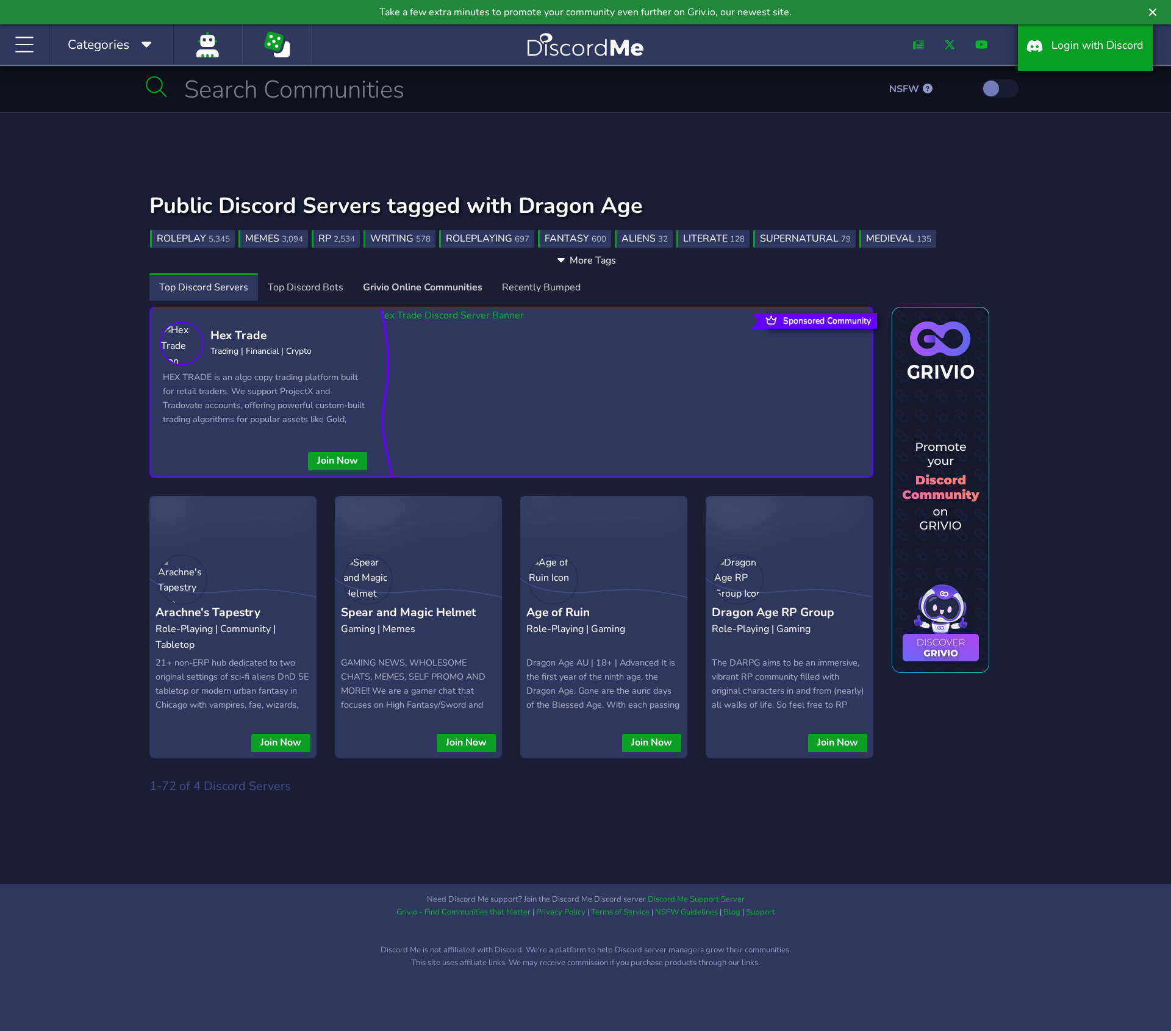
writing (400, 238)
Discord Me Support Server (696, 899)
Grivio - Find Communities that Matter (463, 912)
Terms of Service (620, 912)
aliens (644, 238)
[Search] (156, 86)
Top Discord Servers (203, 287)
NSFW (905, 89)
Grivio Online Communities (422, 287)
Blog (731, 912)
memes (274, 238)
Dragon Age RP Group (773, 612)
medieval (898, 238)
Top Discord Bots (305, 287)
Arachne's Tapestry (208, 612)
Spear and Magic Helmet (408, 612)
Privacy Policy (561, 912)
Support (760, 912)
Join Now (337, 460)
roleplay (193, 238)
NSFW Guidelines (686, 912)
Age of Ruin (558, 612)
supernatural (805, 238)
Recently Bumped (541, 287)
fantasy (575, 238)
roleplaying (487, 238)
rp (336, 238)
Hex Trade (238, 335)
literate (714, 238)
